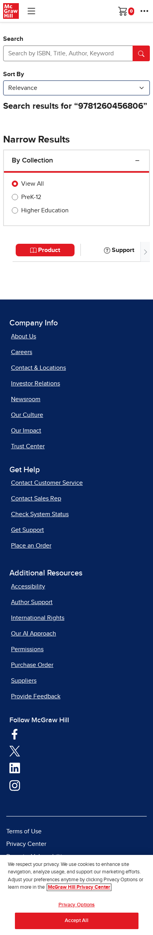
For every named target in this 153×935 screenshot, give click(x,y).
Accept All (76, 920)
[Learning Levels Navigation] (31, 11)
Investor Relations (35, 383)
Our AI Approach (33, 633)
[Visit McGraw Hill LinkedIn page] (14, 768)
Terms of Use (24, 831)
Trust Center (28, 446)
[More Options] (144, 10)
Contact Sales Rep (36, 498)
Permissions (27, 649)
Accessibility (28, 586)
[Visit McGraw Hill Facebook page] (14, 733)
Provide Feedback (35, 696)
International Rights (37, 618)
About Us (23, 336)
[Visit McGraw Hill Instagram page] (14, 785)
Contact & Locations (38, 368)
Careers (21, 352)
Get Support (27, 530)
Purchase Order (32, 665)
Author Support (32, 602)
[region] (76, 895)
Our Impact (26, 430)
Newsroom (25, 399)
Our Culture (27, 415)
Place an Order (31, 545)
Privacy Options (76, 905)
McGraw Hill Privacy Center (79, 887)
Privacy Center (26, 844)
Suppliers (23, 681)
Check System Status (40, 514)
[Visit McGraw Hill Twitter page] (14, 750)
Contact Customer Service (47, 483)
